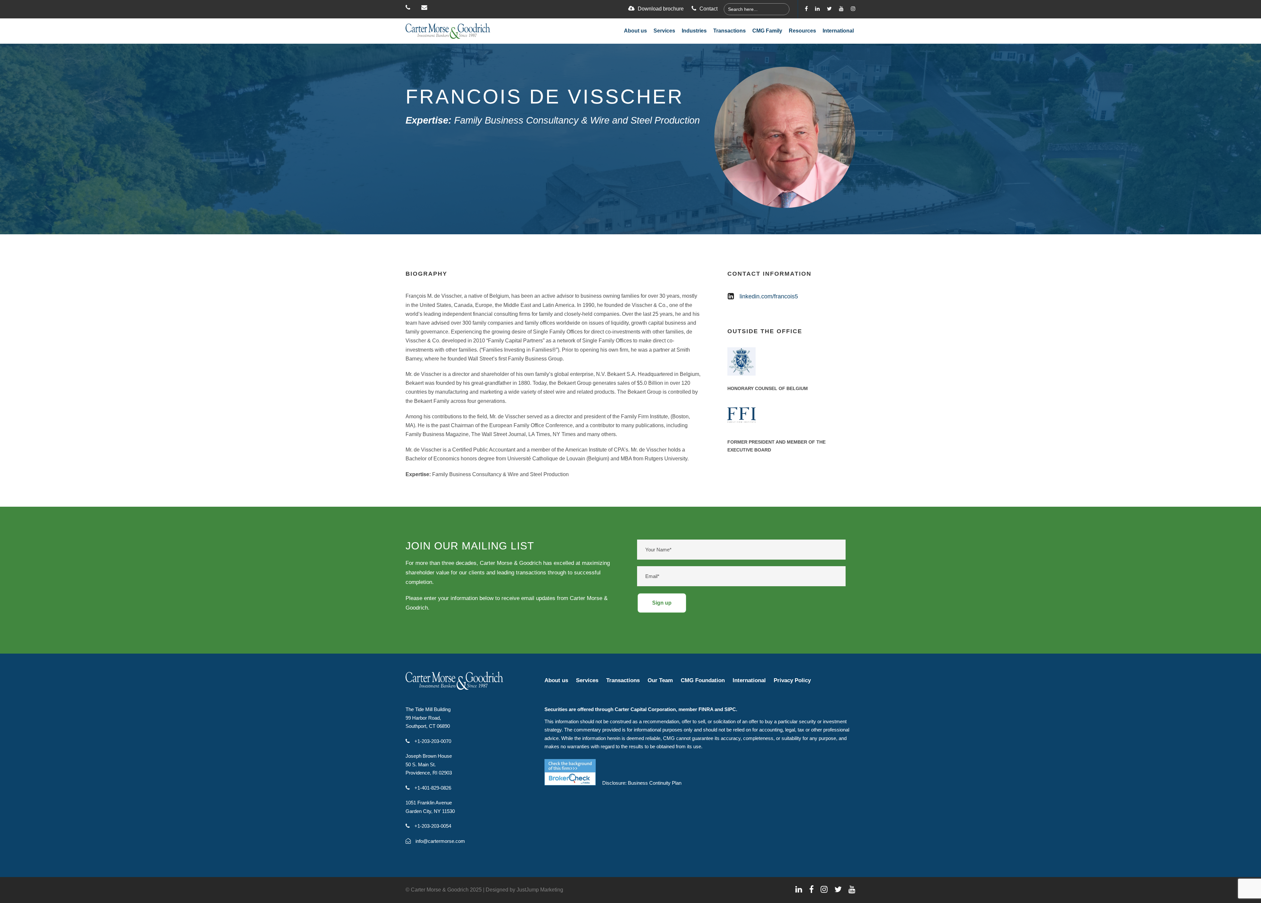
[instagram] (853, 9)
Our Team (660, 680)
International (838, 31)
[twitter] (829, 9)
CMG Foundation (703, 680)
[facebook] (806, 9)
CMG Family (767, 31)
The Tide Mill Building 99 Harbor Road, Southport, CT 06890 (428, 717)
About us (635, 31)
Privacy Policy (792, 680)
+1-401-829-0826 (432, 788)
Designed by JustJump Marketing (524, 889)
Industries (694, 31)
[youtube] (841, 9)
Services (664, 31)
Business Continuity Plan (654, 783)
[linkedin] (817, 9)
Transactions (729, 31)
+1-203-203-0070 (432, 741)
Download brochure (661, 9)
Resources (802, 31)
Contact (708, 9)
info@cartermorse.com (439, 841)
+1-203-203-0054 (432, 826)
